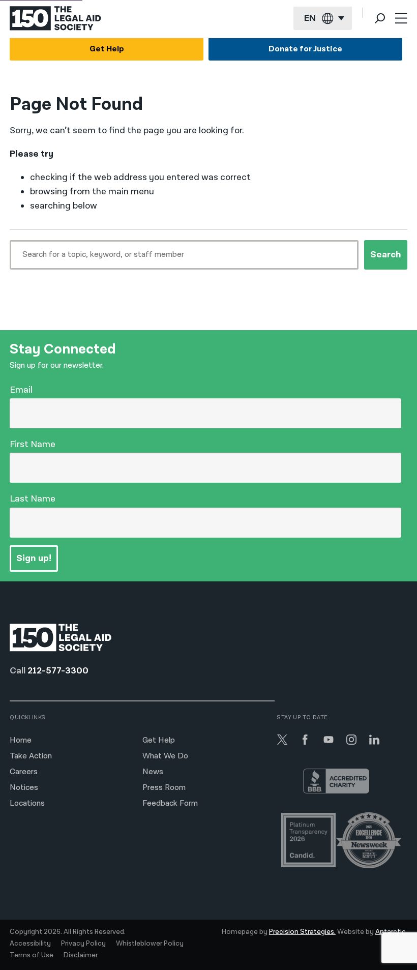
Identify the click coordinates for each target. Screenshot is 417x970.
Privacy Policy (83, 943)
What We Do (165, 756)
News (152, 772)
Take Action (31, 756)
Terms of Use (31, 955)
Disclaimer (81, 955)
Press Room (164, 787)
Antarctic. (391, 931)
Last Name (32, 499)
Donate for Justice (305, 49)
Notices (24, 787)
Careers (24, 772)
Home (21, 740)
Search (385, 254)
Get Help (107, 49)
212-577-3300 (57, 671)
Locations (27, 803)
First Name (32, 444)
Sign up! (33, 558)
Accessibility (30, 943)
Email (21, 390)
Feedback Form (170, 803)
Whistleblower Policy (150, 943)
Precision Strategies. (302, 931)
